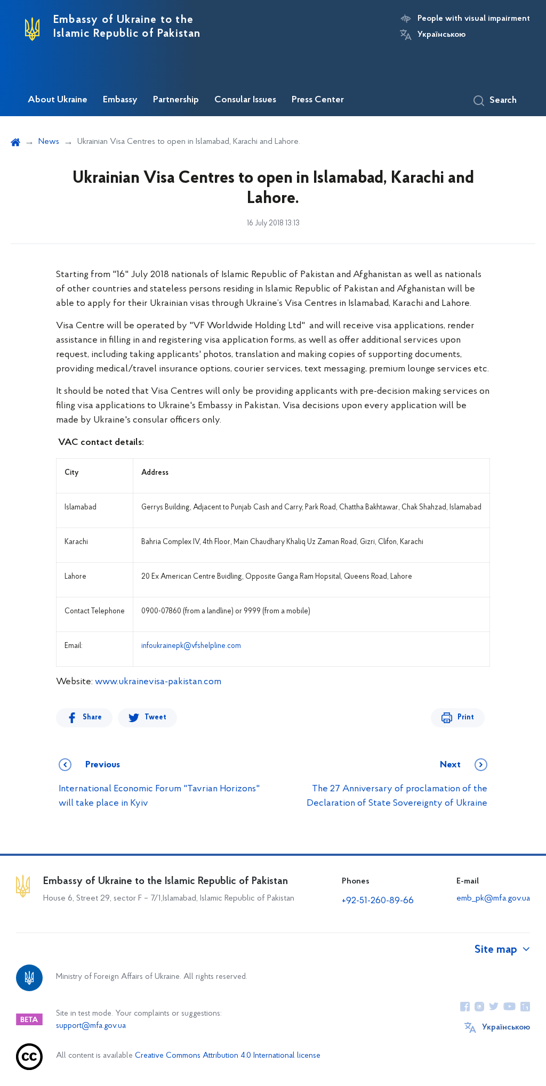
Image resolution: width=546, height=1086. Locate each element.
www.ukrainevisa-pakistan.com (158, 682)
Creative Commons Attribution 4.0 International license (227, 1056)
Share (92, 718)
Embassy (120, 100)
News (48, 141)
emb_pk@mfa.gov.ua (493, 898)
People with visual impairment (473, 18)
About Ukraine (57, 100)
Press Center (318, 100)
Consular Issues (245, 100)
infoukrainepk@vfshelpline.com (191, 646)
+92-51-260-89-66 (378, 901)
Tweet (155, 718)
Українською (441, 34)
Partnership (176, 100)
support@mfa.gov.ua (91, 1026)
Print (465, 718)
